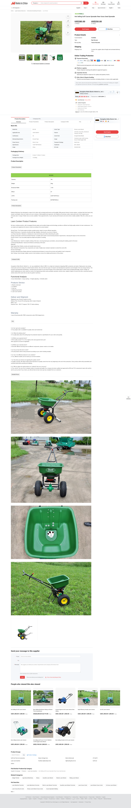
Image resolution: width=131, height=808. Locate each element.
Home (12, 10)
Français (46, 798)
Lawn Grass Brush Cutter (18, 789)
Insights (103, 797)
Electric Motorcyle (70, 758)
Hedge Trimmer (15, 778)
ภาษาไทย (90, 798)
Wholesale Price (67, 797)
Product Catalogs (32, 755)
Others (12, 763)
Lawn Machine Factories (18, 785)
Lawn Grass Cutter (82, 785)
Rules (119, 8)
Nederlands (68, 798)
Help (93, 8)
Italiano (58, 798)
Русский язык (52, 798)
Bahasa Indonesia (107, 798)
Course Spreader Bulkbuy (52, 789)
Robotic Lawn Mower (61, 778)
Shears (37, 778)
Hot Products (28, 797)
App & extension (101, 8)
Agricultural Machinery (27, 778)
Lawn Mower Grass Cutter (96, 785)
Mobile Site (98, 797)
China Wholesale (59, 797)
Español (35, 798)
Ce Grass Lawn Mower (111, 785)
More (12, 791)
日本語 (82, 798)
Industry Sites (75, 797)
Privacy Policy (88, 802)
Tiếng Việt (100, 798)
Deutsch (62, 798)
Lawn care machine (15, 760)
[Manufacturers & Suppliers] (19, 3)
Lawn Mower (45, 10)
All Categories (16, 8)
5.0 (101, 121)
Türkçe (95, 798)
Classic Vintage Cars (43, 758)
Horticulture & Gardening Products (34, 10)
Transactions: (98, 96)
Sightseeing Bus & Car (71, 760)
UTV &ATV (95, 758)
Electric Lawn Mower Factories (49, 785)
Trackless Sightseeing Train (44, 760)
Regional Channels (83, 797)
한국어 (77, 798)
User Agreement (74, 802)
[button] (88, 121)
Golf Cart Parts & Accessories (18, 758)
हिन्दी (86, 798)
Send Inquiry (85, 29)
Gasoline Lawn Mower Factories (67, 785)
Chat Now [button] (110, 29)
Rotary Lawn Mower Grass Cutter (35, 789)
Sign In (77, 111)
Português (40, 798)
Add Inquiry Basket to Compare (41, 63)
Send (22, 677)
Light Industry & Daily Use (20, 10)
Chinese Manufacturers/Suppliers (47, 797)
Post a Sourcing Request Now (53, 677)
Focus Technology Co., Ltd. (55, 802)
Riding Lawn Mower (74, 778)
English (30, 798)
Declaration (81, 802)
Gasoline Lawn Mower (48, 778)
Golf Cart (95, 760)
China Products (36, 797)
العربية (73, 798)
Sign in (118, 4)
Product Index (92, 797)
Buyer (85, 8)
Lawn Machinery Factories (33, 785)
